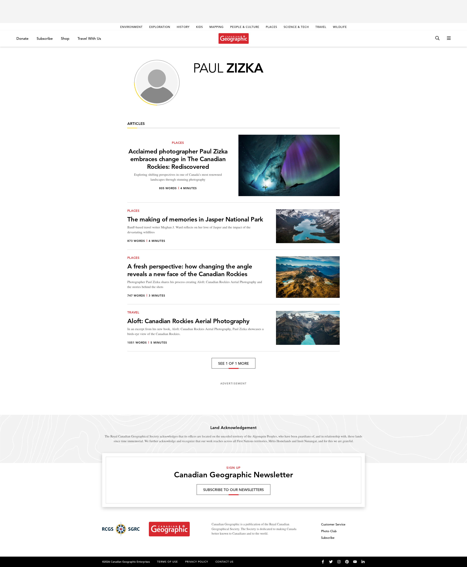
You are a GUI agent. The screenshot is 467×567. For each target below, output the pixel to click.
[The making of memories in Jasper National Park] (233, 229)
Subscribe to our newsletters (233, 490)
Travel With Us (89, 38)
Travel (320, 27)
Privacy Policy (196, 561)
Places (271, 27)
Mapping (216, 27)
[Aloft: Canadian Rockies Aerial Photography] (233, 331)
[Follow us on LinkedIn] (363, 562)
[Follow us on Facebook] (323, 562)
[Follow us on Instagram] (339, 562)
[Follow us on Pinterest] (347, 562)
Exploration (159, 27)
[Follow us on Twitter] (331, 562)
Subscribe (45, 38)
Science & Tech (296, 27)
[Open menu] (449, 38)
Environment (131, 27)
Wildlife (340, 27)
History (183, 27)
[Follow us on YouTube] (355, 562)
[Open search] (437, 38)
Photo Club (329, 531)
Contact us (224, 561)
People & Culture (244, 27)
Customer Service (333, 524)
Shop (65, 38)
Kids (199, 27)
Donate (22, 38)
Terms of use (167, 561)
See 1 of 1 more (233, 363)
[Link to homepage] (234, 38)
